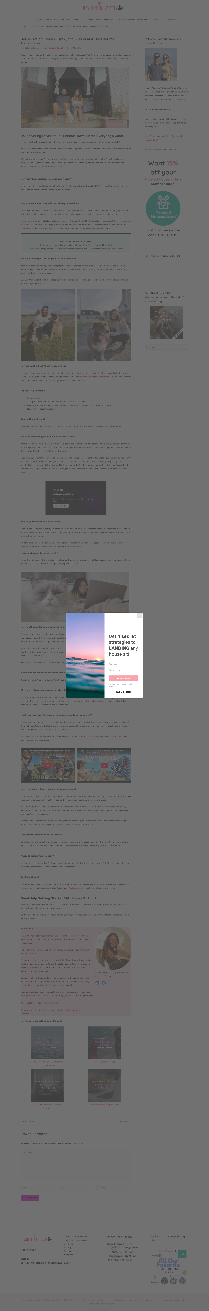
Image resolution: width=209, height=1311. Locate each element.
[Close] (139, 615)
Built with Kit (123, 692)
